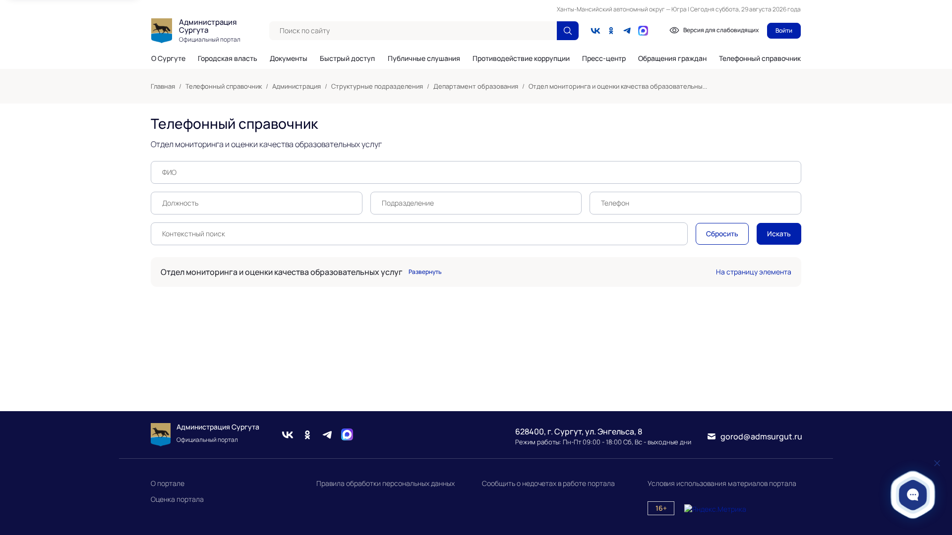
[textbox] (413, 30)
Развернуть (425, 271)
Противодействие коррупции (521, 58)
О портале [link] (167, 483)
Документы (288, 58)
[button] (913, 494)
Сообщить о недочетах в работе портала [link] (548, 483)
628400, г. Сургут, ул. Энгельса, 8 (578, 431)
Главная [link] (163, 86)
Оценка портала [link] (177, 499)
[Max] (347, 434)
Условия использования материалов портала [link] (722, 483)
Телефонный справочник (760, 58)
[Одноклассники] (611, 31)
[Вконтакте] (595, 31)
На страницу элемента (753, 271)
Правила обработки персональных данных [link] (385, 483)
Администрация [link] (296, 86)
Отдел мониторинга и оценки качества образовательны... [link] (618, 86)
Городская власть (227, 58)
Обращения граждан (672, 58)
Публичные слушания (424, 58)
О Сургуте (168, 58)
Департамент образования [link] (475, 86)
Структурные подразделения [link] (377, 86)
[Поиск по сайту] (568, 30)
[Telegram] (627, 31)
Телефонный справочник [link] (223, 86)
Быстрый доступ (347, 58)
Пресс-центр (604, 58)
